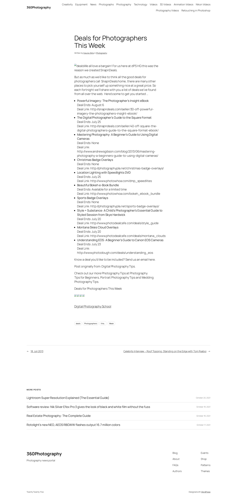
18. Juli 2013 (37, 351)
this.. (103, 323)
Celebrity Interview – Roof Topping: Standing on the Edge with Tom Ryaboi (164, 351)
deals (78, 323)
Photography (101, 53)
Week (111, 323)
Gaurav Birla (88, 53)
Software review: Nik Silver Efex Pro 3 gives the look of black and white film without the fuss (88, 407)
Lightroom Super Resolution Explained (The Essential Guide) (68, 398)
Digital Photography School (92, 306)
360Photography (39, 7)
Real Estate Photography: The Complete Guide (59, 416)
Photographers (90, 323)
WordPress (205, 492)
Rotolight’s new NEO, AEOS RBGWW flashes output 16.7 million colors (73, 425)
